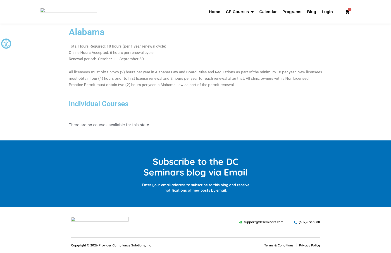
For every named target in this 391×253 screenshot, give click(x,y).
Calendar (268, 12)
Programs (291, 12)
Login (327, 12)
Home (214, 12)
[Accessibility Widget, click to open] (6, 44)
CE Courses (237, 12)
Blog (311, 12)
